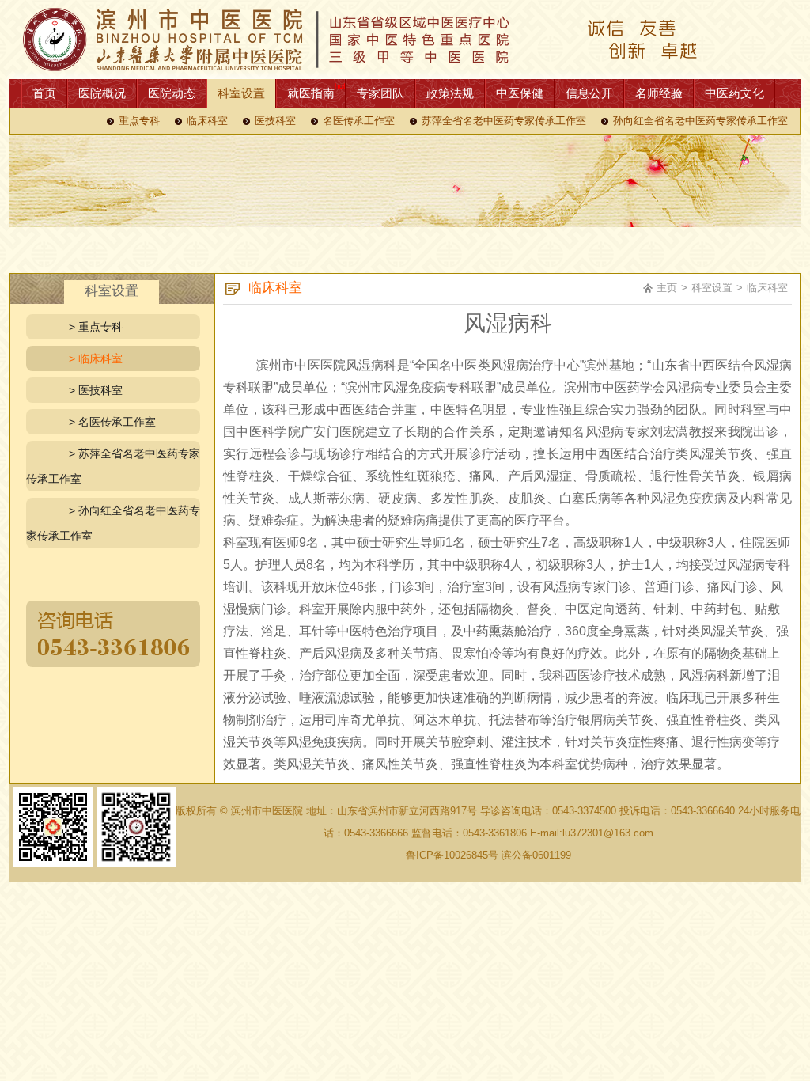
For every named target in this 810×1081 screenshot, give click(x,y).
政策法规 (450, 93)
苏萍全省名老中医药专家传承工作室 (504, 121)
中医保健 (519, 93)
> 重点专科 (96, 327)
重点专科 (139, 121)
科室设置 (241, 93)
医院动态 (171, 93)
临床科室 (207, 121)
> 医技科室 (96, 390)
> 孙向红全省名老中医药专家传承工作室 (113, 523)
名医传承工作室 (359, 121)
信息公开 (589, 93)
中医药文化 (734, 93)
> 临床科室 (96, 358)
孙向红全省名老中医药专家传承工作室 (700, 121)
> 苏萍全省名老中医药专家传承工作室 (113, 466)
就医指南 (311, 93)
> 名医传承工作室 (112, 421)
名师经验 (659, 93)
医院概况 (102, 93)
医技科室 (275, 121)
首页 (44, 93)
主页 (667, 288)
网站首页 (405, 39)
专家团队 (380, 93)
